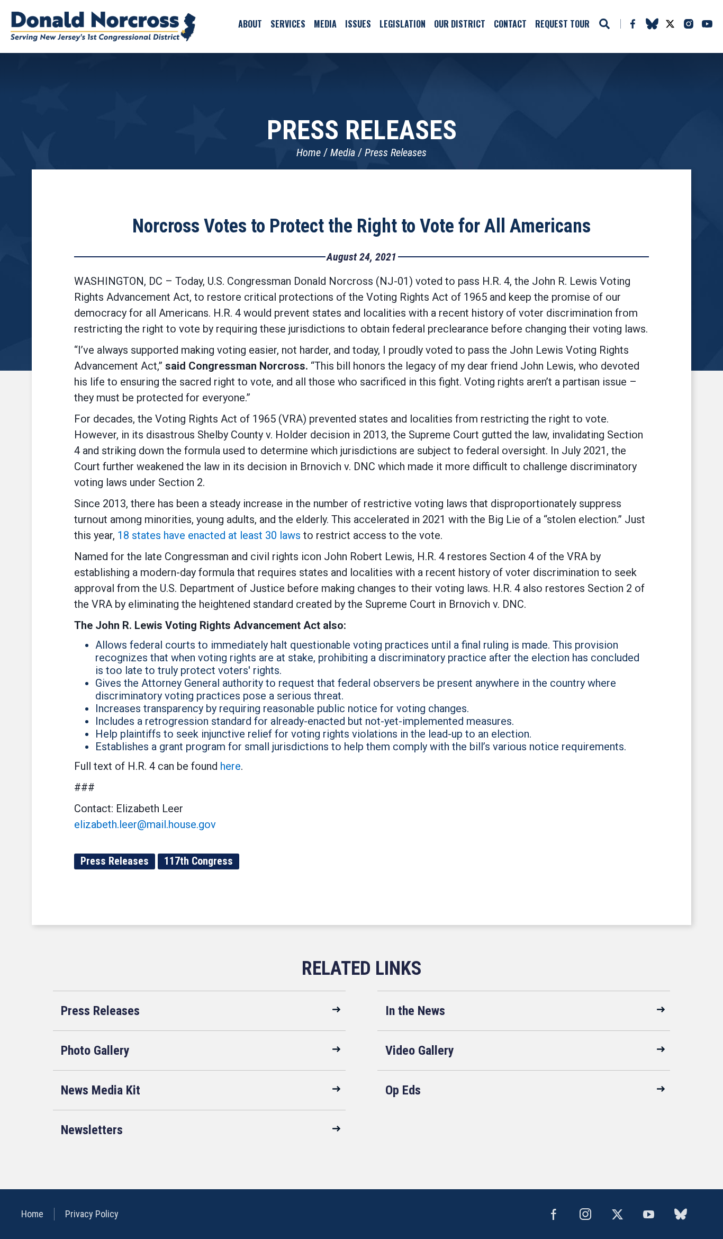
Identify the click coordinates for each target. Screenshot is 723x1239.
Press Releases (396, 152)
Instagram (688, 24)
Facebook (632, 24)
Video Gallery (419, 1050)
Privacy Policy (92, 1213)
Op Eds (403, 1090)
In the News (415, 1010)
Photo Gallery (95, 1050)
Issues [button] (358, 23)
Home (308, 152)
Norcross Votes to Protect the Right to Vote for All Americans (361, 226)
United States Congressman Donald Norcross (103, 26)
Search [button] (604, 24)
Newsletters (92, 1130)
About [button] (250, 23)
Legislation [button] (402, 23)
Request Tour (562, 23)
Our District (459, 23)
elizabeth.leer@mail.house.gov (145, 824)
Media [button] (325, 23)
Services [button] (287, 23)
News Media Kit (100, 1090)
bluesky (652, 23)
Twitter (670, 24)
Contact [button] (510, 23)
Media (342, 152)
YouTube (707, 24)
